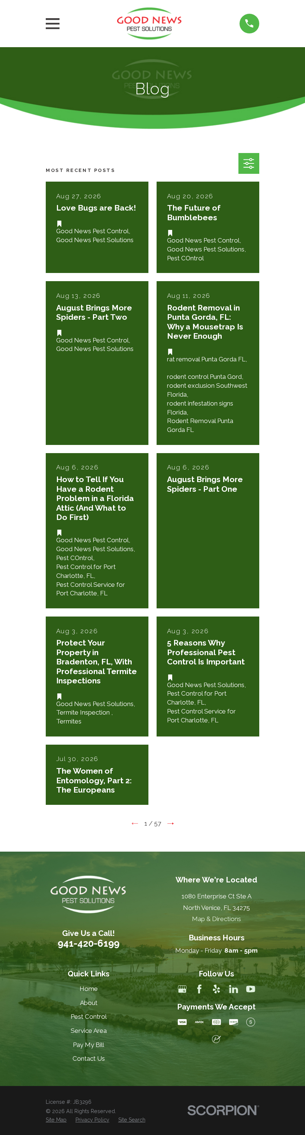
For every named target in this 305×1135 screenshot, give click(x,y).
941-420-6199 (88, 943)
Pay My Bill (88, 1044)
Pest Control (89, 1016)
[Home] (149, 23)
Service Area (89, 1030)
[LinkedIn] (233, 989)
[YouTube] (250, 989)
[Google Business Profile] (182, 989)
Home (89, 988)
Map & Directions (216, 919)
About (88, 1002)
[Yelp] (216, 989)
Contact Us (89, 1058)
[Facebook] (199, 989)
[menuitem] (56, 1120)
